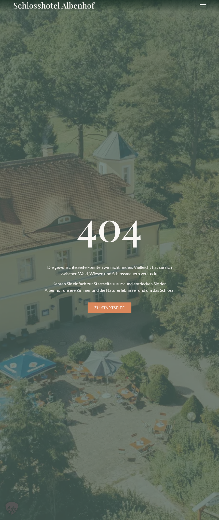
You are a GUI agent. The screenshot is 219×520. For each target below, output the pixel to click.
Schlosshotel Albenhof (53, 5)
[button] (203, 4)
